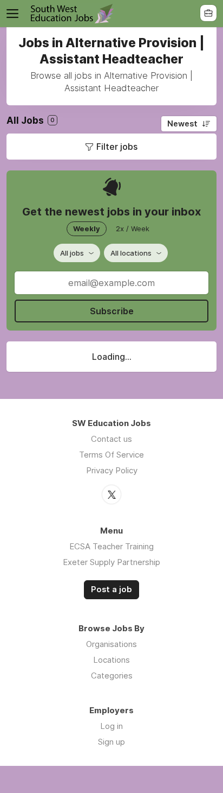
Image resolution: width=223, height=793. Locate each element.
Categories (112, 675)
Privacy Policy (111, 470)
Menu (14, 13)
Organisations (111, 644)
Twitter (111, 494)
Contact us (111, 439)
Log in (111, 726)
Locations (111, 660)
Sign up (111, 742)
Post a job (111, 589)
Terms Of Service (111, 454)
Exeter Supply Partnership (111, 562)
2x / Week (132, 228)
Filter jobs (116, 146)
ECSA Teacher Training (111, 546)
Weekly (86, 228)
